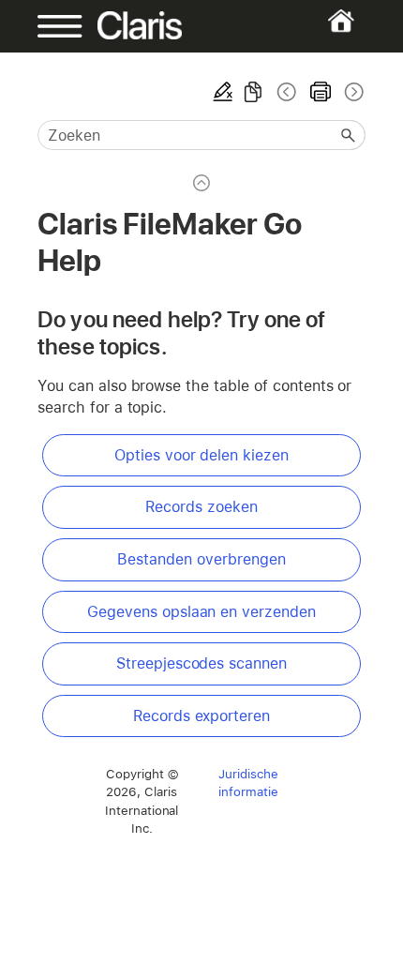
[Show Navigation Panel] (52, 26)
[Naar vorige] (287, 92)
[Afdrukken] (320, 92)
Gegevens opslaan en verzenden (201, 612)
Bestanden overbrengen (201, 559)
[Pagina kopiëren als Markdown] (253, 92)
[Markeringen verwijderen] (223, 92)
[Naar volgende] (352, 92)
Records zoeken (201, 507)
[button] (349, 135)
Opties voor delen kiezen (201, 455)
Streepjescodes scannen (201, 663)
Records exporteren (201, 716)
